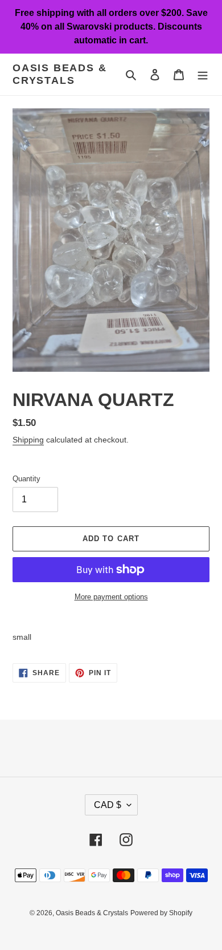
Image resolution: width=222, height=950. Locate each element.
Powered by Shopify (161, 913)
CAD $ (107, 805)
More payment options (111, 596)
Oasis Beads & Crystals (59, 74)
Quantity (26, 478)
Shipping (28, 439)
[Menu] (203, 74)
